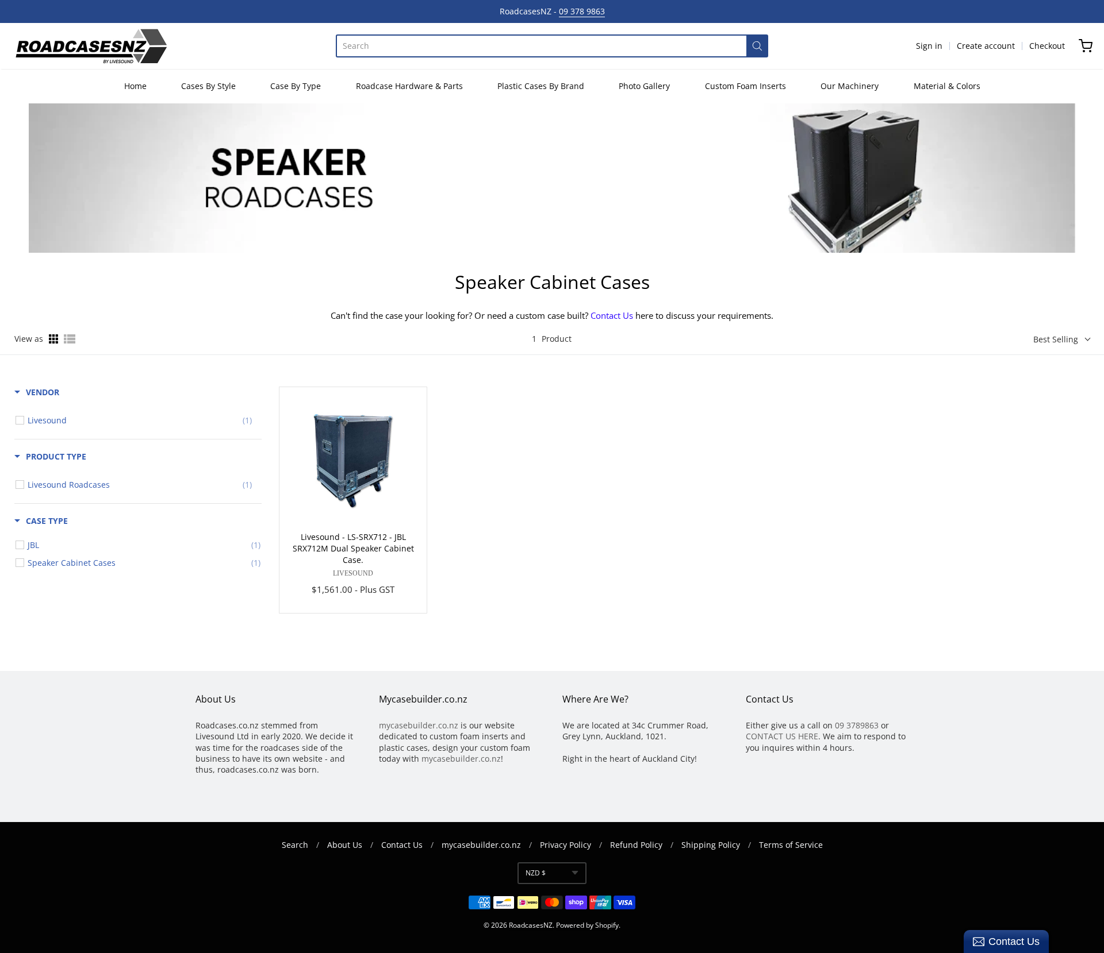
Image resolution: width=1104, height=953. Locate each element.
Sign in (929, 45)
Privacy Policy (565, 844)
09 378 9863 (582, 11)
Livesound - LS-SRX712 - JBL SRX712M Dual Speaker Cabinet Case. (353, 548)
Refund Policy (636, 844)
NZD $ (536, 873)
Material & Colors (947, 85)
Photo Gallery (644, 85)
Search (295, 844)
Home (135, 85)
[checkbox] (140, 420)
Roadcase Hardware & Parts (409, 85)
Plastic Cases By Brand (540, 85)
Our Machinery (850, 85)
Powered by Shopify (587, 925)
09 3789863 (857, 725)
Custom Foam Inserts (745, 85)
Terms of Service (791, 844)
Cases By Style (208, 85)
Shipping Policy (710, 844)
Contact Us (612, 315)
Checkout (1047, 45)
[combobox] (541, 45)
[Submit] (757, 45)
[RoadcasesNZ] (91, 46)
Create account (986, 45)
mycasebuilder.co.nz (418, 725)
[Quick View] (403, 751)
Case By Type (295, 85)
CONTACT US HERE (782, 736)
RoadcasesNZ (531, 925)
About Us (344, 844)
